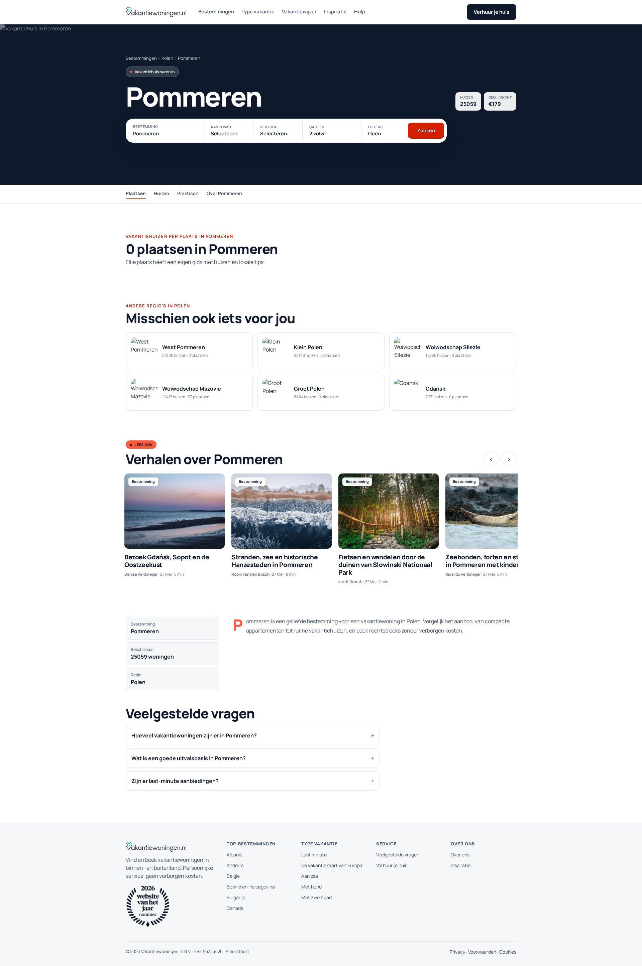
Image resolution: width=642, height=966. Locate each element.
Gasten (317, 126)
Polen (167, 58)
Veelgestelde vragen (397, 854)
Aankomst (221, 126)
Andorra (235, 865)
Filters (375, 126)
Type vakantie (258, 11)
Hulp (359, 11)
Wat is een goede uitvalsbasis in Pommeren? (188, 758)
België (233, 876)
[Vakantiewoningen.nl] (156, 12)
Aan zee (309, 876)
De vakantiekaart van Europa (331, 865)
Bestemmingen (216, 11)
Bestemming (145, 126)
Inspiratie (335, 11)
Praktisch (188, 193)
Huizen (161, 193)
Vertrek (268, 126)
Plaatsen (136, 193)
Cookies (507, 952)
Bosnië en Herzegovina (251, 886)
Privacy (457, 952)
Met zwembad (316, 897)
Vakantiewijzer (299, 11)
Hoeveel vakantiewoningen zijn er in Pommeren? (194, 735)
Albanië (234, 854)
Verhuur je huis (491, 11)
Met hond (311, 886)
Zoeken (426, 130)
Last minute (314, 854)
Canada (235, 908)
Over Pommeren (224, 193)
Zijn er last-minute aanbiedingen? (175, 781)
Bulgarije (236, 897)
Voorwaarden (482, 952)
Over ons (460, 854)
